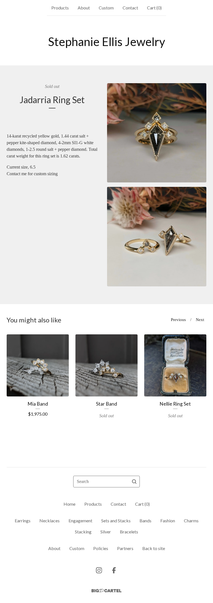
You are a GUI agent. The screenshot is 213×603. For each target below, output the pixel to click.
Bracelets (129, 531)
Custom (106, 7)
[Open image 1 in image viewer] (156, 132)
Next (200, 319)
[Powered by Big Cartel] (106, 591)
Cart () (154, 7)
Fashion (167, 520)
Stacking (83, 531)
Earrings (23, 520)
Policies (100, 548)
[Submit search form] (134, 481)
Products (60, 7)
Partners (125, 548)
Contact (130, 7)
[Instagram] (99, 570)
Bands (145, 520)
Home (69, 504)
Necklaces (49, 520)
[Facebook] (113, 570)
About (84, 7)
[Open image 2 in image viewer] (156, 236)
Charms (191, 520)
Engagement (80, 520)
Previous (178, 319)
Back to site (153, 548)
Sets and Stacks (116, 520)
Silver (105, 531)
